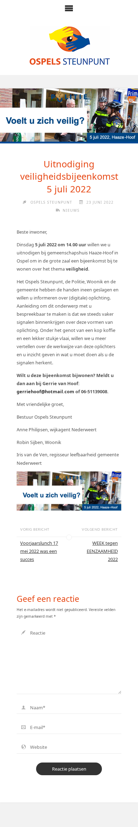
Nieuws (71, 210)
